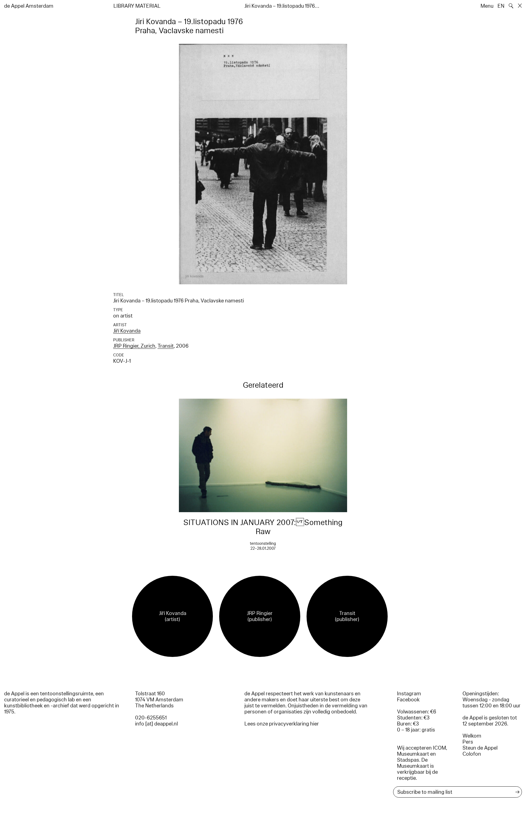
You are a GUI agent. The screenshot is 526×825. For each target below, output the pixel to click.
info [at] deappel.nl (156, 723)
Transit (166, 346)
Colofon (471, 754)
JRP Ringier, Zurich (134, 346)
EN (501, 6)
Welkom (471, 735)
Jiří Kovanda (127, 330)
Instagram (409, 693)
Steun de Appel (480, 748)
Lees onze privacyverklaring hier (281, 723)
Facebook (408, 699)
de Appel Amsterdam (28, 6)
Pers (467, 741)
